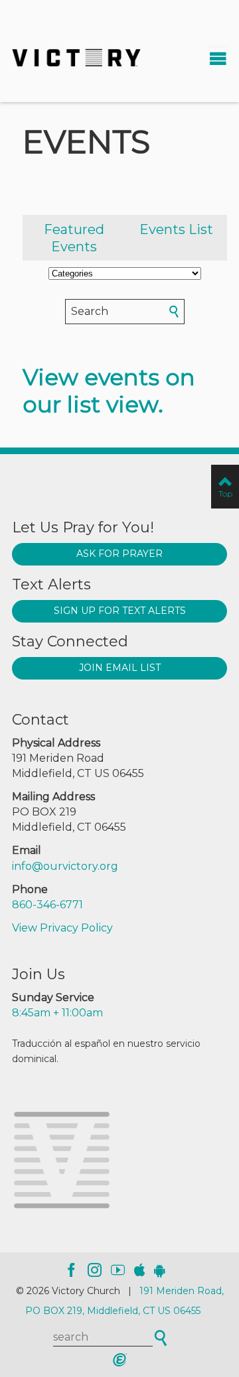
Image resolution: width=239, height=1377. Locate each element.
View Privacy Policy (62, 928)
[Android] (159, 1270)
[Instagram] (95, 1270)
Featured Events (74, 238)
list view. (115, 404)
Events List (176, 229)
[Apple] (139, 1270)
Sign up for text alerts (120, 611)
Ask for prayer (119, 554)
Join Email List (120, 668)
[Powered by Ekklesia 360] (119, 1359)
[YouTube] (118, 1270)
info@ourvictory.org (65, 866)
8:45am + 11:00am (57, 1012)
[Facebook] (71, 1270)
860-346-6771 (47, 904)
